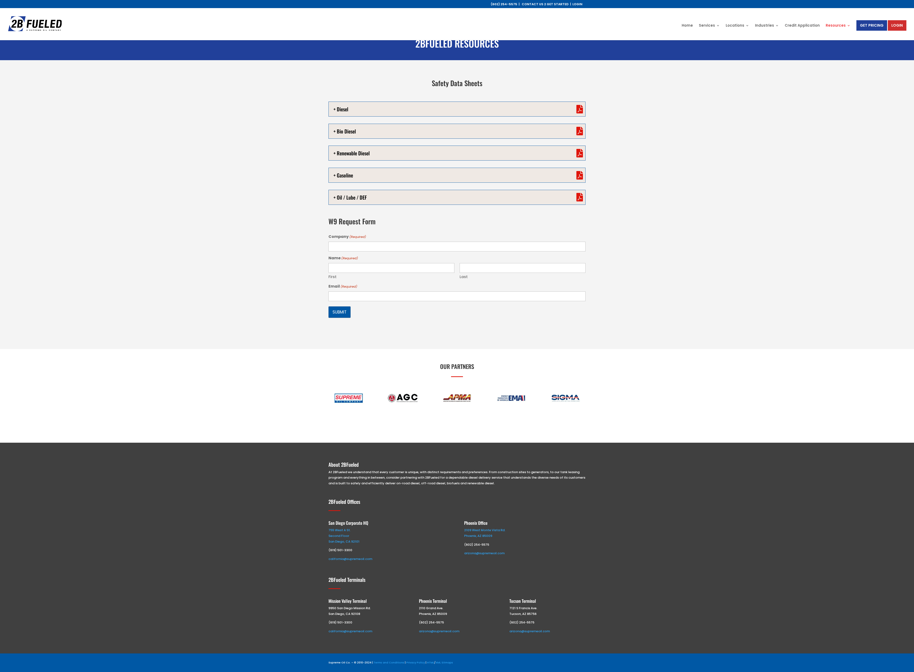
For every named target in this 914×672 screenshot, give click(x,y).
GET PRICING (872, 25)
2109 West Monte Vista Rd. (484, 530)
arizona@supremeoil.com (484, 553)
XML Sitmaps (444, 662)
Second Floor (338, 536)
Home (687, 26)
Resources (836, 26)
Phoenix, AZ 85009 (478, 536)
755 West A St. (339, 530)
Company (347, 236)
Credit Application (802, 26)
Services (707, 26)
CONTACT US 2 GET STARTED (545, 4)
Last (464, 276)
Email (342, 286)
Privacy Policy (415, 662)
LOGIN (577, 4)
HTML (430, 662)
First (332, 276)
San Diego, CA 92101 (343, 541)
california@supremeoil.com (350, 559)
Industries (764, 26)
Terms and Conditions (389, 662)
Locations (735, 26)
